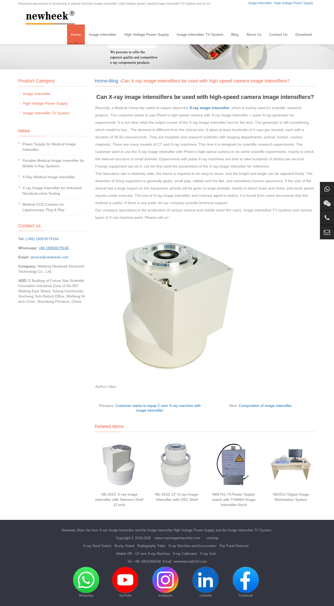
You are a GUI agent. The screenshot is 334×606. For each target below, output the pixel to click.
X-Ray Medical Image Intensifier (48, 177)
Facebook (246, 595)
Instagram (165, 595)
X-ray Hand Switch (97, 546)
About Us (253, 34)
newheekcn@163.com (190, 561)
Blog (234, 34)
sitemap (212, 538)
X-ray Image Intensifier (116, 530)
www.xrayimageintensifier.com (177, 538)
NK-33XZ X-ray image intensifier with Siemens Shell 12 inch (119, 499)
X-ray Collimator (185, 554)
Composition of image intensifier (265, 405)
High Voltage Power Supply (293, 3)
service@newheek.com (49, 257)
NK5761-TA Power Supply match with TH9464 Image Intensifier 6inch (233, 499)
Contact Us (278, 34)
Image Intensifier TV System (200, 34)
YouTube (125, 595)
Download (303, 34)
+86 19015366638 (147, 561)
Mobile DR (124, 554)
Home (76, 34)
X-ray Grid (208, 554)
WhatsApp (86, 595)
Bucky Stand (124, 546)
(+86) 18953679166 (42, 239)
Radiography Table (151, 546)
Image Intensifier (260, 3)
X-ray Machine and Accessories (192, 546)
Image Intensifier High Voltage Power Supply (180, 530)
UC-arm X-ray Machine (152, 554)
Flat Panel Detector (234, 546)
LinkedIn (206, 595)
